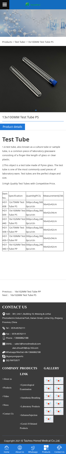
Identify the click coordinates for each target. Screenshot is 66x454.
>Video (5, 396)
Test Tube (20, 41)
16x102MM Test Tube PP (28, 291)
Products (7, 41)
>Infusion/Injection (28, 415)
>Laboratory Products (30, 406)
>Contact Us (7, 413)
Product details (12, 127)
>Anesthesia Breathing (30, 397)
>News (5, 405)
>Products (6, 387)
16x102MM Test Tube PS (23, 295)
